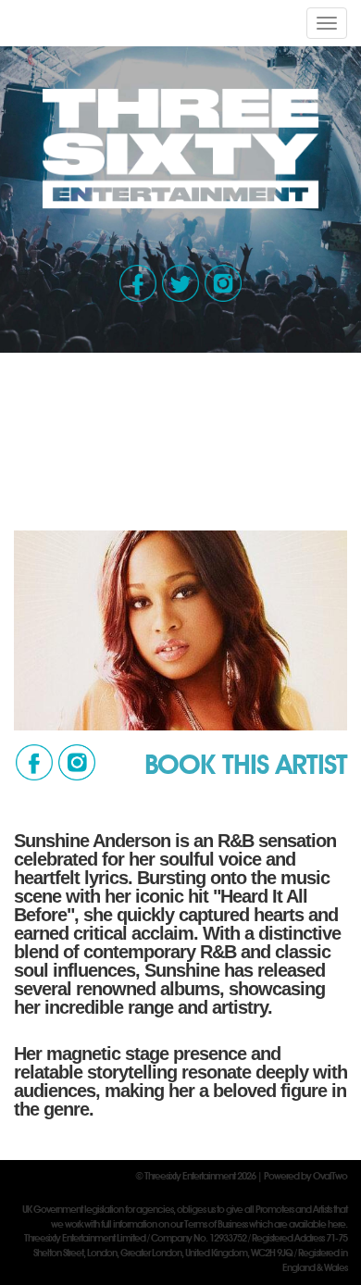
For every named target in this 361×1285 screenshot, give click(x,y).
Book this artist (245, 763)
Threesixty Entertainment (189, 1175)
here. (337, 1223)
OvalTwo (330, 1175)
